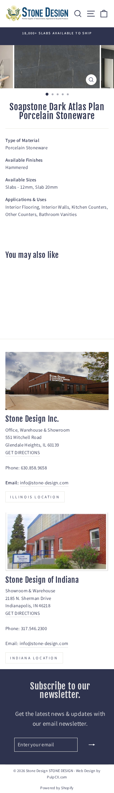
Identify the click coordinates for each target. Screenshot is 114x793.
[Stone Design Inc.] (57, 381)
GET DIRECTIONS (22, 452)
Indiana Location (34, 657)
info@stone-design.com (44, 483)
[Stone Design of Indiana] (57, 542)
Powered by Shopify (57, 787)
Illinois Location (35, 496)
